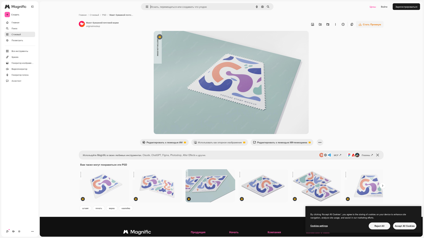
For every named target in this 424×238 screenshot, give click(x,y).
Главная (83, 14)
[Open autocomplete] (145, 6)
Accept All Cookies (405, 225)
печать (99, 208)
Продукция (198, 232)
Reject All (379, 225)
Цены (373, 6)
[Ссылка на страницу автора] (82, 24)
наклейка (126, 208)
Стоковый (94, 14)
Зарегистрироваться (406, 6)
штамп (85, 208)
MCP (336, 155)
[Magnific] (137, 232)
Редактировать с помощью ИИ (162, 143)
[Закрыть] (378, 155)
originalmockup (93, 26)
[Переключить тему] (19, 231)
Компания (274, 232)
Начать (234, 232)
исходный (176, 37)
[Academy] (13, 231)
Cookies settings (319, 225)
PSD (104, 14)
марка (112, 208)
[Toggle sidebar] (32, 6)
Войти (384, 6)
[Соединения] (7, 231)
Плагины (366, 155)
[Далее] (383, 185)
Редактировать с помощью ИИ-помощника (280, 143)
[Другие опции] (335, 24)
